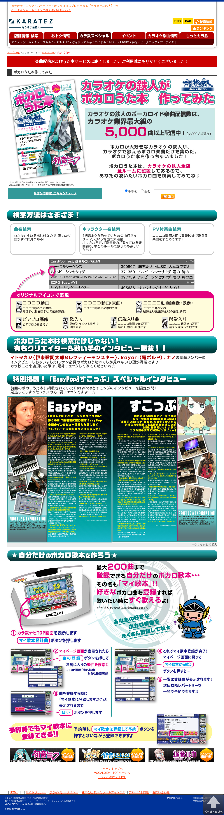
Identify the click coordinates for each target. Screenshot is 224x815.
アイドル (100, 42)
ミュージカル (42, 42)
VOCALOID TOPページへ (112, 772)
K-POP (112, 42)
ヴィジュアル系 (82, 42)
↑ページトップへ (112, 768)
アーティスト (168, 42)
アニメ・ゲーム (21, 42)
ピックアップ (148, 42)
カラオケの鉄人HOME (112, 777)
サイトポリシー (36, 792)
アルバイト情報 (139, 792)
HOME (14, 792)
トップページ (13, 52)
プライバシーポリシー (63, 792)
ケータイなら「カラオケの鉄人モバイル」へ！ (41, 10)
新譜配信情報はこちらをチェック (55, 193)
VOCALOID (61, 42)
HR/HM (124, 42)
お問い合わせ (161, 792)
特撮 (135, 42)
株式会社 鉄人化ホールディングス (103, 792)
